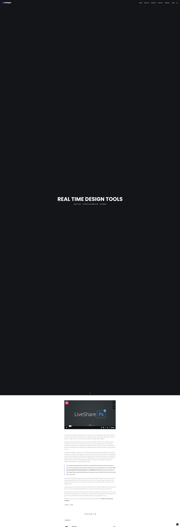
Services (153, 2)
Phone (71, 505)
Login (173, 2)
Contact (160, 2)
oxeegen (104, 204)
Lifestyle (86, 204)
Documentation (94, 204)
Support (167, 2)
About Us (146, 2)
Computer (67, 505)
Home (140, 2)
